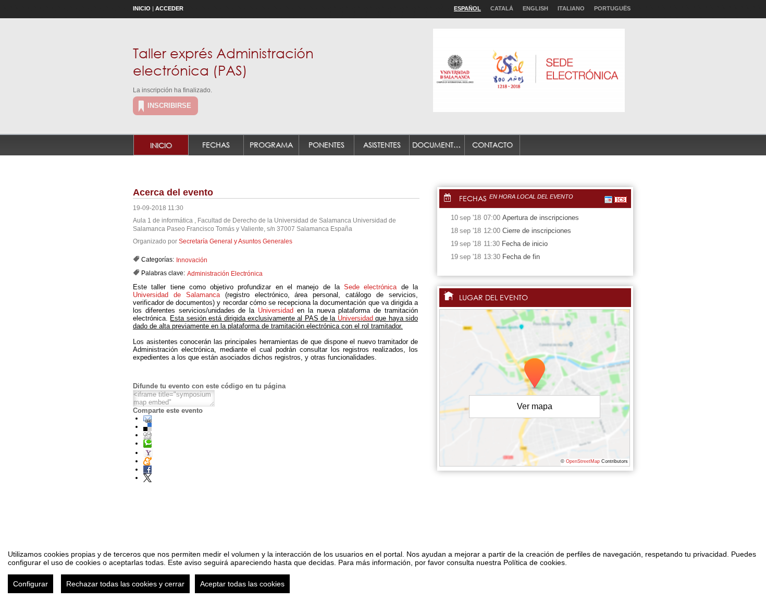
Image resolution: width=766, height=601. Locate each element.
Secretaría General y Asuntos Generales (235, 241)
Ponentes (326, 145)
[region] (383, 567)
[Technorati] (147, 443)
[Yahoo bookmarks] (148, 453)
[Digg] (147, 435)
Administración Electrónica (225, 273)
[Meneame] (147, 461)
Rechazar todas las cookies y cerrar (125, 584)
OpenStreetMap (583, 461)
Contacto (492, 145)
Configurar (30, 584)
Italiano (571, 8)
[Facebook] (147, 469)
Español (467, 8)
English (535, 8)
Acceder (169, 8)
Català (501, 8)
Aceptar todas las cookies (242, 584)
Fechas (216, 145)
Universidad (275, 310)
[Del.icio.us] (147, 427)
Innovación (191, 260)
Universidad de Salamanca (176, 295)
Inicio (142, 8)
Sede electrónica (370, 287)
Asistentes (382, 145)
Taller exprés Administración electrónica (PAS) (223, 61)
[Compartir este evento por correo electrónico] (147, 418)
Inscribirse (169, 105)
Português (612, 8)
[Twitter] (147, 478)
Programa (271, 145)
